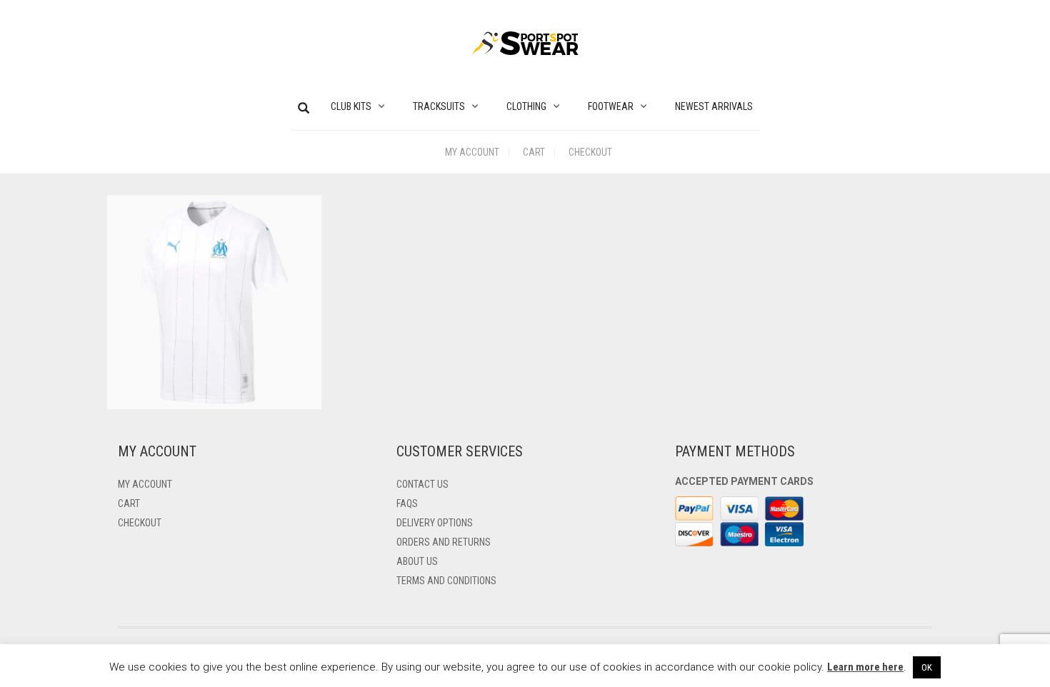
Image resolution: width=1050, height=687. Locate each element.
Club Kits (351, 106)
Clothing (526, 106)
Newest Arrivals (714, 106)
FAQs (407, 503)
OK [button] (926, 667)
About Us (417, 561)
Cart (534, 152)
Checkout (590, 152)
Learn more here (865, 667)
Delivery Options (434, 522)
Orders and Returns (443, 542)
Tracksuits (439, 106)
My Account (472, 152)
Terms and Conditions (446, 580)
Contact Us (422, 484)
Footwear (611, 106)
